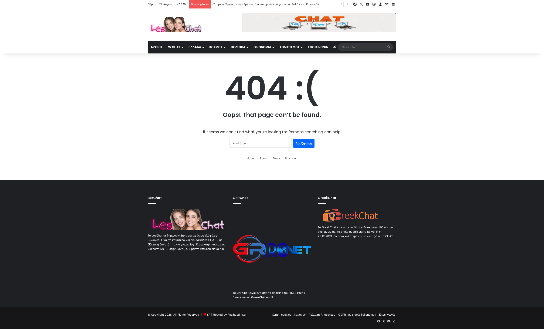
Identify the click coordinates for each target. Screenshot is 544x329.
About (264, 158)
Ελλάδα (194, 47)
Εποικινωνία (318, 47)
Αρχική (156, 47)
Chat (175, 47)
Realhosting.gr (237, 314)
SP (208, 314)
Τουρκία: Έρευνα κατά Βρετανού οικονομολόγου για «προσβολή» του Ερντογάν (266, 4)
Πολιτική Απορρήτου (322, 314)
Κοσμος (215, 47)
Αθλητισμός (289, 47)
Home (251, 158)
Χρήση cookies (281, 314)
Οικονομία (262, 47)
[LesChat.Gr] (175, 24)
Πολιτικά (238, 47)
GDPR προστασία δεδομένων (357, 314)
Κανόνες (300, 314)
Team (276, 158)
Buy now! (291, 158)
